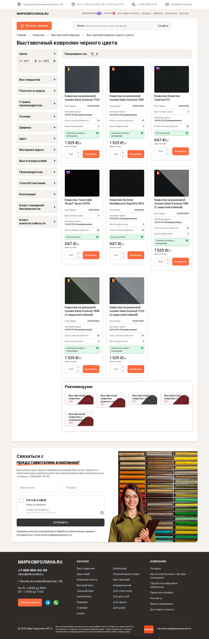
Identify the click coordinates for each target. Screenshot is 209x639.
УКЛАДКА (146, 13)
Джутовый (83, 574)
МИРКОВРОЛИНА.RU (32, 13)
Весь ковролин (86, 568)
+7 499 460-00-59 (32, 570)
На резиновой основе (126, 574)
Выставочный (121, 579)
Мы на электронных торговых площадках (168, 576)
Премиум (82, 602)
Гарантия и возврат (162, 592)
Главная (21, 35)
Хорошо (148, 629)
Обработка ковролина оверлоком (163, 585)
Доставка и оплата (162, 609)
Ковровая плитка (87, 579)
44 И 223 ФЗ (171, 13)
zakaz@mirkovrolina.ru (31, 574)
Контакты (156, 598)
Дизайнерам (89, 13)
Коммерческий (122, 585)
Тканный (82, 607)
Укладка (155, 568)
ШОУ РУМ (183, 13)
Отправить (60, 522)
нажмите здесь (124, 632)
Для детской (121, 596)
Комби (80, 613)
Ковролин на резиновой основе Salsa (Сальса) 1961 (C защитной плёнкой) (171, 203)
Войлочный (120, 568)
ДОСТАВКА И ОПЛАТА (128, 13)
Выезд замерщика (161, 603)
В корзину (91, 154)
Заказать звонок (30, 602)
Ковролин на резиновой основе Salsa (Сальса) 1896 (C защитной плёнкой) (82, 311)
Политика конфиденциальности (173, 628)
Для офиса (119, 602)
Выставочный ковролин (65, 35)
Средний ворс (85, 590)
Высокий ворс (85, 585)
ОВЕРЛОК (158, 13)
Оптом (108, 13)
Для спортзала (122, 590)
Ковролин (39, 35)
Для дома (119, 607)
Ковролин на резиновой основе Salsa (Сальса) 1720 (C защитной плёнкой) (127, 311)
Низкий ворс (84, 596)
